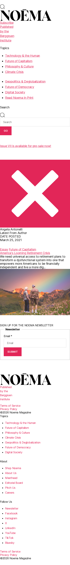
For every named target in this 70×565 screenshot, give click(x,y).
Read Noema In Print (19, 97)
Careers (9, 492)
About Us (10, 473)
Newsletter (11, 508)
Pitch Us (10, 487)
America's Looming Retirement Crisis (25, 253)
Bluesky (9, 542)
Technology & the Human (22, 55)
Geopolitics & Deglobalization (25, 81)
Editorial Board (14, 482)
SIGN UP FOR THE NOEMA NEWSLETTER (26, 325)
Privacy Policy (8, 409)
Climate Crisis (14, 72)
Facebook (11, 513)
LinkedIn (10, 528)
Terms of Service (10, 405)
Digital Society (15, 92)
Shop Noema (13, 468)
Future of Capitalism (18, 61)
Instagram (11, 518)
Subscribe (7, 22)
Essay (4, 249)
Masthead (11, 478)
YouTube (10, 533)
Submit (12, 351)
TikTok (9, 538)
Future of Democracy (19, 87)
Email (8, 336)
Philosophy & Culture (19, 66)
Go (6, 130)
